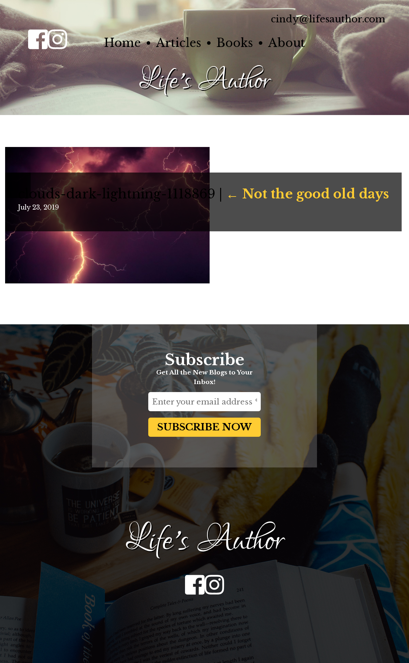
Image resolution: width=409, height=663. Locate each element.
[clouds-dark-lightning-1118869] (107, 281)
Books (234, 43)
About (286, 43)
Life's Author (204, 81)
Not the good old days (307, 194)
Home (122, 43)
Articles (178, 43)
